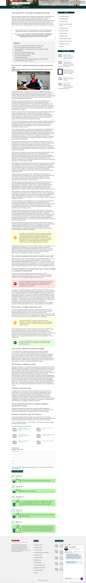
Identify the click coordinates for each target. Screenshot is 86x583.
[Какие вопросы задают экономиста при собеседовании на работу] (14, 431)
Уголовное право (63, 21)
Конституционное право (65, 38)
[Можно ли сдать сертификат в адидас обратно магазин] (60, 55)
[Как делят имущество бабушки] (60, 78)
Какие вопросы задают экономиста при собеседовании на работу (24, 429)
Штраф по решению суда (21, 57)
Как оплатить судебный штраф (22, 55)
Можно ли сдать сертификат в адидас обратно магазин (68, 57)
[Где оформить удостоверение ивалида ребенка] (56, 558)
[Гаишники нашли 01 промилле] (39, 444)
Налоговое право (63, 18)
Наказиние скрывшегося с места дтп (48, 429)
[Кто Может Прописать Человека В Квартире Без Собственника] (60, 72)
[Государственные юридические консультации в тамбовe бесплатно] (56, 551)
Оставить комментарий (17, 471)
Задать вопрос (25, 7)
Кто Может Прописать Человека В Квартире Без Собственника (68, 72)
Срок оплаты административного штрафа (25, 53)
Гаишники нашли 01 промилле (48, 440)
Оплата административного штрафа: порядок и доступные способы (31, 59)
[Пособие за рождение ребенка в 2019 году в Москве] (39, 437)
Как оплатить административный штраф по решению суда (29, 45)
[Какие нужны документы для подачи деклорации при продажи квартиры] (60, 84)
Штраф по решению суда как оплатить (24, 60)
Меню (18, 7)
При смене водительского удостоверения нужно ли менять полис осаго (24, 435)
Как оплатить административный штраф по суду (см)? (28, 47)
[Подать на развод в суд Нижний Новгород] (56, 569)
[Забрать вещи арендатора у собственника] (56, 563)
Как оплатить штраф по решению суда (24, 52)
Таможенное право (64, 16)
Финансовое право (63, 30)
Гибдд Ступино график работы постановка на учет (24, 441)
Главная (13, 7)
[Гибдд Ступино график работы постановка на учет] (14, 444)
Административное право (65, 41)
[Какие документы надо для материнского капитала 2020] (56, 546)
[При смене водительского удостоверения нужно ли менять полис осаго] (14, 437)
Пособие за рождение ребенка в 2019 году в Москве (48, 435)
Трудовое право (17, 9)
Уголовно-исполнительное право (65, 25)
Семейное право (63, 36)
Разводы (61, 46)
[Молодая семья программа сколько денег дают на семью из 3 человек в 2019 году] (60, 62)
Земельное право (63, 28)
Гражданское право (64, 43)
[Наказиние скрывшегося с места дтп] (39, 431)
